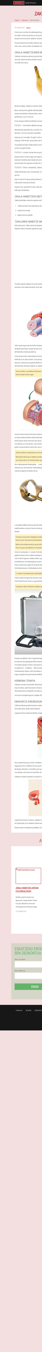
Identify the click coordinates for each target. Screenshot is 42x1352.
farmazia (19, 1010)
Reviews (28, 1010)
